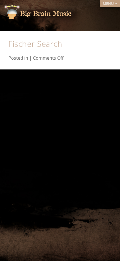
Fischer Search (35, 43)
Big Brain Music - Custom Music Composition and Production (42, 14)
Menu (109, 3)
